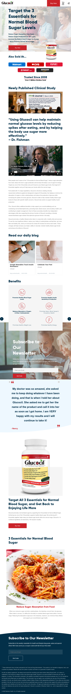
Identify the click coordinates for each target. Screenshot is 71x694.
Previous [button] (10, 382)
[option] (35, 407)
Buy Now (53, 3)
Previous (1, 319)
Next (69, 319)
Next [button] (59, 382)
